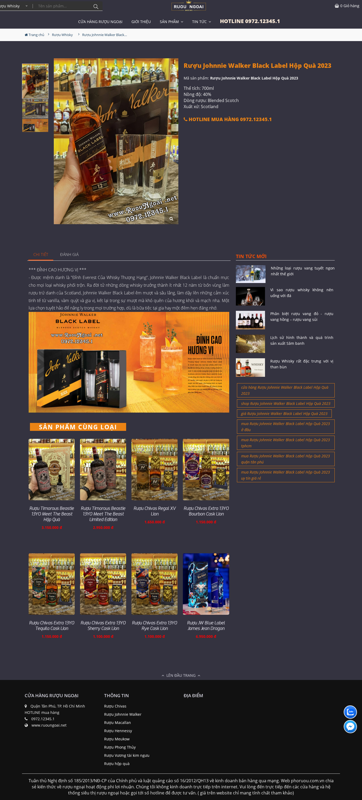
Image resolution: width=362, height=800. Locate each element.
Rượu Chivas (115, 706)
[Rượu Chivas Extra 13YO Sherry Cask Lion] (103, 584)
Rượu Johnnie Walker (123, 714)
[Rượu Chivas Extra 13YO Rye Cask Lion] (154, 584)
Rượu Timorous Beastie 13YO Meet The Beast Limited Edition (103, 514)
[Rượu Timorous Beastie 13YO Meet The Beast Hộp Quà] (52, 469)
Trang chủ (36, 34)
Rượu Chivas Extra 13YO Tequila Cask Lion (51, 625)
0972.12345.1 (43, 718)
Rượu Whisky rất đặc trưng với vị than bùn (301, 364)
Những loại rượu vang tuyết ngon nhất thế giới (303, 271)
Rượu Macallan (117, 722)
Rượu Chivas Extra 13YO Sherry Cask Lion (103, 625)
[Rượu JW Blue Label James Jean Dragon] (206, 584)
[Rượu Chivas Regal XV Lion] (154, 469)
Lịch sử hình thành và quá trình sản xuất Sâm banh (301, 340)
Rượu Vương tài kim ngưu (126, 755)
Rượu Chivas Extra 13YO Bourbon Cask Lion (206, 511)
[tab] (41, 255)
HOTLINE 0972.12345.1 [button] (250, 21)
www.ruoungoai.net (49, 725)
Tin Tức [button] (200, 21)
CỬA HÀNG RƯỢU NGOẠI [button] (100, 21)
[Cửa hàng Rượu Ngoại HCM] (188, 5)
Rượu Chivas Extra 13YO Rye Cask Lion (154, 625)
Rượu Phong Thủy (120, 747)
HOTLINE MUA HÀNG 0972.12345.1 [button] (229, 119)
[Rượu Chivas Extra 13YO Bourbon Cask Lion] (206, 469)
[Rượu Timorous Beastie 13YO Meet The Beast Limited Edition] (103, 469)
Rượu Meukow (117, 738)
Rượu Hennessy (118, 730)
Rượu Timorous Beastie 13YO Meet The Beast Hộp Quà (51, 514)
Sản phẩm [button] (170, 21)
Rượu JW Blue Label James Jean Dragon (206, 625)
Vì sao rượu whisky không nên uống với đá (301, 292)
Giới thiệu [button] (141, 21)
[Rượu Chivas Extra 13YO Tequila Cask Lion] (52, 584)
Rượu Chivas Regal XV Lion (155, 511)
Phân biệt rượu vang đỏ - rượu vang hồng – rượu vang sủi (301, 316)
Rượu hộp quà (117, 763)
